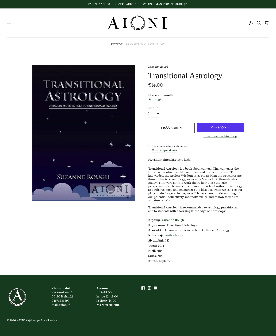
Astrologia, (155, 99)
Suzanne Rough (173, 220)
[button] (259, 23)
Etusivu (117, 44)
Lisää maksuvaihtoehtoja (220, 136)
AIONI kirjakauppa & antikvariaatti (38, 320)
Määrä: (153, 108)
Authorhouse (174, 235)
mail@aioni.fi (61, 305)
